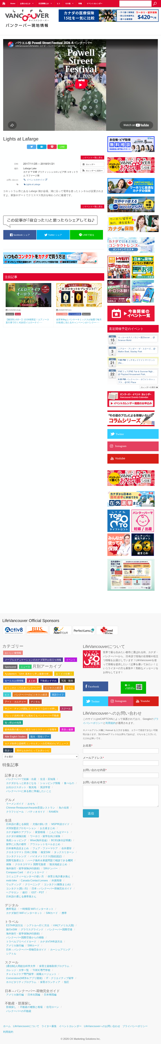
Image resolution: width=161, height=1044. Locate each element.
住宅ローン (52, 1007)
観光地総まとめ (58, 864)
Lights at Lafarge (33, 184)
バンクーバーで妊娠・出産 (21, 779)
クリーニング (32, 884)
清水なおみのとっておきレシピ (33, 750)
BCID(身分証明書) (61, 840)
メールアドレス (93, 757)
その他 (67, 3)
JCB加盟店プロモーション (21, 828)
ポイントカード (35, 872)
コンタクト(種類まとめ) (57, 884)
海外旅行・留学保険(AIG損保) (23, 868)
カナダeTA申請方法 (51, 941)
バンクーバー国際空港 (59, 929)
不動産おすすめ (48, 680)
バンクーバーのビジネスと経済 (30, 694)
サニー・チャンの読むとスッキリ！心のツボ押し (31, 708)
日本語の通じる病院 (17, 824)
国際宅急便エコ (15, 860)
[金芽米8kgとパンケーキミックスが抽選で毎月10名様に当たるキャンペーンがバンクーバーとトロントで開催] (79, 306)
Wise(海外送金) (38, 840)
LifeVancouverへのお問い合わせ (102, 1026)
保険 (8, 864)
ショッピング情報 (50, 783)
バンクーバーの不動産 (18, 1011)
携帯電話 (11, 909)
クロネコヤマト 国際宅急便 (30, 864)
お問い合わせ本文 (95, 782)
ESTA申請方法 (14, 925)
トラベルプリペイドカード (21, 941)
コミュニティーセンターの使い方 (25, 876)
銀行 (25, 892)
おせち (31, 803)
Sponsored (9, 314)
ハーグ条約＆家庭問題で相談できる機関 (50, 860)
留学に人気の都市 (16, 844)
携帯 (64, 913)
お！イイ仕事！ (64, 673)
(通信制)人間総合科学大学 (20, 966)
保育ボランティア (50, 982)
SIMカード (52, 913)
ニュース (25, 666)
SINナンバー (50, 868)
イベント (70, 659)
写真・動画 (67, 680)
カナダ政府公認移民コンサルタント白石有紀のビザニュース (36, 743)
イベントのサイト (35, 179)
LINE (62, 147)
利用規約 (110, 723)
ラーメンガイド (15, 803)
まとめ (18, 314)
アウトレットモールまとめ (45, 844)
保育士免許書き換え (59, 876)
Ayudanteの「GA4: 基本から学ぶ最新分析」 (28, 673)
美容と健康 (67, 729)
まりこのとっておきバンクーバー (22, 687)
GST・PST (37, 892)
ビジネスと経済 (53, 687)
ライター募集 (49, 1026)
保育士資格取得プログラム (54, 966)
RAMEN (53, 811)
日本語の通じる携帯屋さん (21, 896)
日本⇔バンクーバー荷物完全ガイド (52, 888)
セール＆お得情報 (74, 314)
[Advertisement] (53, 352)
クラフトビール (15, 811)
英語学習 (45, 787)
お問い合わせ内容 (95, 770)
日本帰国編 (50, 994)
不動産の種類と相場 (31, 1007)
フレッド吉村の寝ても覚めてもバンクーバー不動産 (32, 715)
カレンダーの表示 (148, 387)
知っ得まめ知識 (13, 722)
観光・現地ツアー (40, 736)
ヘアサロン (12, 892)
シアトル (11, 953)
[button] (92, 170)
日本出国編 (34, 994)
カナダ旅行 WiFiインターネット (24, 913)
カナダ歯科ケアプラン (18, 832)
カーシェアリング (60, 949)
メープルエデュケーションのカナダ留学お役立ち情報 (33, 659)
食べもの (69, 783)
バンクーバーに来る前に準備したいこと (28, 791)
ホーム (7, 1026)
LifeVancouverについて (26, 1026)
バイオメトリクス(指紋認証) (46, 856)
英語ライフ (58, 694)
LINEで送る (88, 235)
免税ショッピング (16, 840)
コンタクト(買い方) (17, 888)
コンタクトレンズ (16, 856)
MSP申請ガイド (60, 824)
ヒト (58, 3)
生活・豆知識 (47, 779)
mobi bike (11, 880)
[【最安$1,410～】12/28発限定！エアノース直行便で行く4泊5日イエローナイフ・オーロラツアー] (28, 306)
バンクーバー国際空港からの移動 (25, 937)
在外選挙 (66, 848)
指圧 (66, 982)
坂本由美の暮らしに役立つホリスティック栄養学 (31, 729)
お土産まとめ (47, 828)
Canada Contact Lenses (34, 880)
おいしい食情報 (62, 314)
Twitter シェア (54, 235)
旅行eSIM (11, 929)
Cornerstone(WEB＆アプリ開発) (24, 978)
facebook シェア (21, 235)
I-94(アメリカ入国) (63, 925)
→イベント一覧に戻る (92, 157)
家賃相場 (40, 832)
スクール (66, 708)
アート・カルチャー (15, 701)
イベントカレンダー (94, 3)
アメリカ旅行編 (15, 945)
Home (12, 3)
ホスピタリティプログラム (21, 982)
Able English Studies (15, 736)
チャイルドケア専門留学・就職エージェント (31, 974)
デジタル (35, 701)
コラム (69, 687)
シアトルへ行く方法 (38, 925)
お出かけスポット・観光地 (21, 787)
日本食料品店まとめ (17, 848)
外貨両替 (57, 880)
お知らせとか (25, 3)
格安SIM (45, 852)
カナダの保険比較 (16, 836)
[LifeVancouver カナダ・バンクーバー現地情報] (26, 29)
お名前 (87, 745)
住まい (8, 750)
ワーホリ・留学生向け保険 (45, 836)
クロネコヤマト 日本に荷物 (21, 852)
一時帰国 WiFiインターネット (36, 909)
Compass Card (14, 872)
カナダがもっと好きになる (21, 783)
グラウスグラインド (32, 929)
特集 (80, 3)
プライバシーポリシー (135, 1026)
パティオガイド (36, 811)
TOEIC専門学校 (41, 970)
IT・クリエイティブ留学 (60, 978)
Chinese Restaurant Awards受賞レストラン (30, 807)
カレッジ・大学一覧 (17, 970)
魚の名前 (64, 807)
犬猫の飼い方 (40, 824)
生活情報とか (44, 3)
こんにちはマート (59, 832)
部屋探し (11, 1007)
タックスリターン (64, 852)
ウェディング (13, 884)
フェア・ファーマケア (45, 848)
